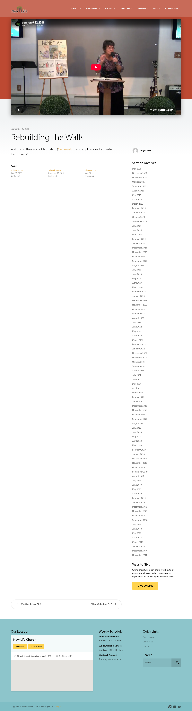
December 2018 (139, 506)
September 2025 (139, 186)
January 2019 (138, 502)
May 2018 (136, 533)
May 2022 (136, 331)
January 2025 (138, 212)
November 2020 (139, 410)
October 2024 (138, 217)
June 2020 (137, 432)
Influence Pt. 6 (16, 170)
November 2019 (139, 462)
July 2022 (136, 322)
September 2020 (139, 418)
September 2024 (139, 221)
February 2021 (139, 396)
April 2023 (137, 282)
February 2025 (139, 208)
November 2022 (139, 304)
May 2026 (136, 168)
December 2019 (139, 458)
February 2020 (139, 449)
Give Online (145, 585)
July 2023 (136, 269)
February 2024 (139, 239)
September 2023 (139, 260)
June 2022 (137, 326)
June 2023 (137, 274)
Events (108, 8)
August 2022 (138, 318)
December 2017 (139, 550)
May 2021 (136, 383)
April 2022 (137, 335)
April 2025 (137, 199)
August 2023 (138, 265)
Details (21, 646)
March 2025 (137, 203)
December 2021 (139, 353)
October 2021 (138, 361)
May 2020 (136, 436)
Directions (37, 646)
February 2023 (139, 291)
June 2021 (137, 379)
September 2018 (139, 520)
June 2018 (137, 528)
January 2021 (138, 401)
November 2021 (139, 357)
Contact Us (171, 8)
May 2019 (136, 489)
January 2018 (138, 546)
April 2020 (137, 440)
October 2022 (138, 309)
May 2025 (136, 195)
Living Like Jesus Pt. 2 (56, 170)
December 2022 (139, 300)
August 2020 (138, 423)
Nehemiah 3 (66, 149)
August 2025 (138, 190)
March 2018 (137, 542)
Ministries (91, 8)
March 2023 (137, 287)
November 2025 (139, 177)
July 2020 (136, 427)
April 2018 (137, 537)
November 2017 (139, 555)
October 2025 (138, 181)
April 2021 (137, 388)
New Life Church (24, 639)
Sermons (143, 8)
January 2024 (138, 243)
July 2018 (136, 524)
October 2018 (138, 515)
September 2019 (139, 471)
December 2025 (139, 173)
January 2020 (138, 454)
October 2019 (138, 467)
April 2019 (137, 493)
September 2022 (139, 313)
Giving (156, 8)
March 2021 (137, 392)
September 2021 (139, 366)
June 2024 (137, 230)
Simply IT (57, 706)
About (74, 8)
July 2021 (136, 375)
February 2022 (139, 344)
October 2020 (138, 414)
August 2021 (138, 370)
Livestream (126, 8)
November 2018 (139, 511)
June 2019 (137, 484)
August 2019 (138, 476)
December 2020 (139, 405)
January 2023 (138, 296)
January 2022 (138, 348)
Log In (146, 646)
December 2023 (139, 247)
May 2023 (136, 278)
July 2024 (136, 225)
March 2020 (137, 445)
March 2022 (137, 339)
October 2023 (138, 256)
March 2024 (137, 234)
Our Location (149, 637)
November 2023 (139, 252)
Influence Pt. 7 (90, 170)
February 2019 (139, 498)
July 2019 (136, 480)
